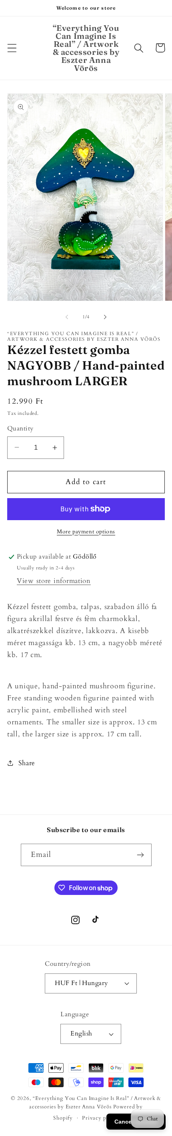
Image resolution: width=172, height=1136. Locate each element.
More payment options (86, 531)
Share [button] (26, 763)
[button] (12, 47)
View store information (54, 580)
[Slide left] (67, 317)
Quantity (20, 428)
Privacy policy (100, 1118)
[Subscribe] (140, 855)
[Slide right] (105, 317)
